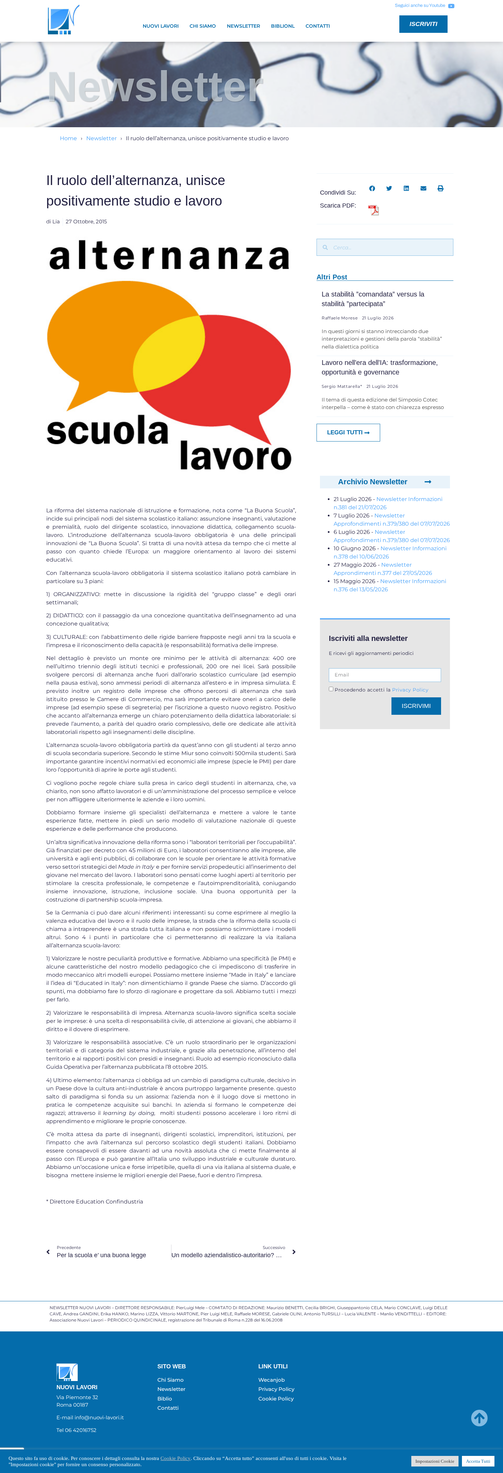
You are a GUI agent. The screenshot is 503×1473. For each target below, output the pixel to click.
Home (68, 138)
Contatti (318, 26)
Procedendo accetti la (381, 690)
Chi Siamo (203, 26)
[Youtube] (451, 6)
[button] (372, 188)
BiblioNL (283, 26)
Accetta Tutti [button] (478, 1461)
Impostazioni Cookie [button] (434, 1461)
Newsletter (243, 26)
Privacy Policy (410, 690)
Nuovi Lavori (161, 26)
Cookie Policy (175, 1458)
